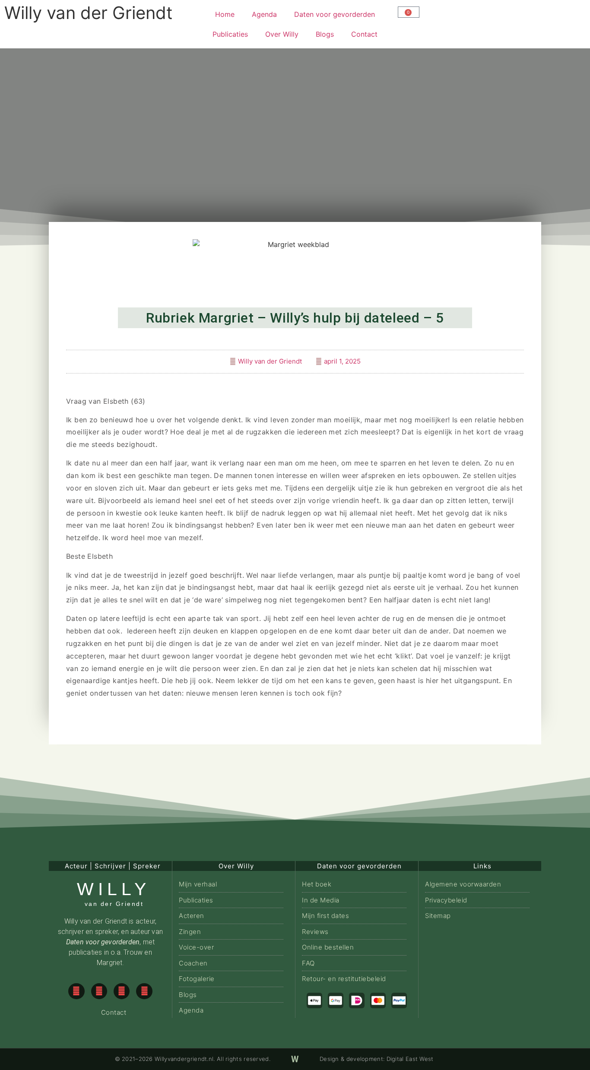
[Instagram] (99, 991)
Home (225, 14)
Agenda (264, 14)
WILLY (113, 889)
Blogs (325, 34)
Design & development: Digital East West (377, 1058)
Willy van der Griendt (88, 12)
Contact (364, 34)
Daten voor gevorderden (334, 14)
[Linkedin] (144, 991)
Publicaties (230, 34)
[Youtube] (122, 991)
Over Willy (281, 34)
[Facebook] (76, 991)
